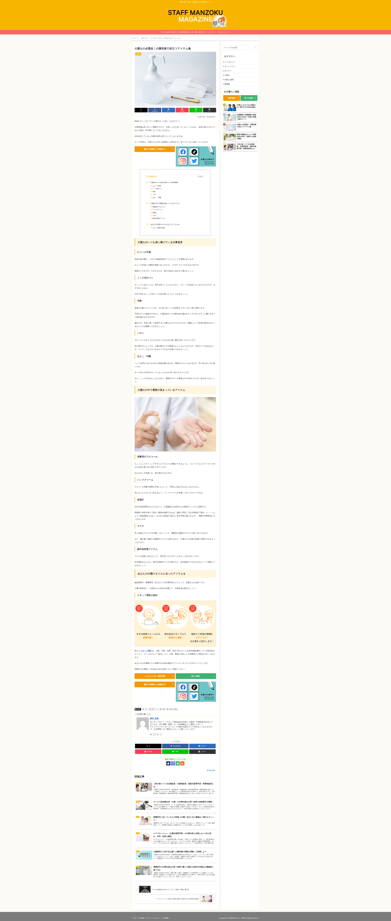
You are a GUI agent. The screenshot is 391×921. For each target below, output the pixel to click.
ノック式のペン (157, 188)
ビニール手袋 (156, 186)
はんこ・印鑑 (156, 197)
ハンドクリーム (157, 209)
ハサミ (154, 194)
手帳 (153, 191)
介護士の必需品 (173, 709)
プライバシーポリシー (153, 918)
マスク (154, 215)
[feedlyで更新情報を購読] (157, 734)
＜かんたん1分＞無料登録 (154, 676)
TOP (134, 918)
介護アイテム (154, 709)
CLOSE (200, 176)
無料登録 (231, 98)
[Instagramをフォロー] (154, 734)
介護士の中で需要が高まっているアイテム (165, 203)
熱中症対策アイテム (158, 218)
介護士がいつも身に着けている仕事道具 (164, 182)
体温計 (154, 212)
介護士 (139, 709)
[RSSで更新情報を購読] (161, 734)
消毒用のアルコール (158, 207)
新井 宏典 (154, 718)
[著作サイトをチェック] (151, 734)
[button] (209, 110)
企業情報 (166, 918)
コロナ (146, 709)
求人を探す (195, 676)
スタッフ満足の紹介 (158, 228)
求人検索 (141, 918)
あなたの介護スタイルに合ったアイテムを (165, 224)
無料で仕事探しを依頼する (155, 149)
